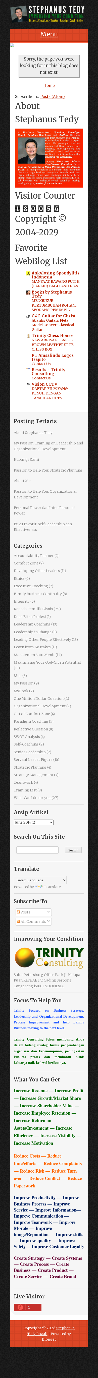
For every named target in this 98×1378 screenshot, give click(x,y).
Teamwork (23, 782)
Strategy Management (33, 775)
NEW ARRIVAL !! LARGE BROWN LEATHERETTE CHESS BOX (52, 345)
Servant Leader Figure (33, 759)
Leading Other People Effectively (42, 639)
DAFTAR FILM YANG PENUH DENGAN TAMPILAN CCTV (50, 393)
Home (49, 85)
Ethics (19, 578)
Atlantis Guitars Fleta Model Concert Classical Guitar (53, 325)
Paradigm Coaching (31, 721)
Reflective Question (31, 729)
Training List (25, 790)
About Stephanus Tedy (33, 432)
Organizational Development (40, 706)
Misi (18, 675)
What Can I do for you (32, 797)
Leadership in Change (33, 632)
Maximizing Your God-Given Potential (47, 662)
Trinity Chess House (52, 335)
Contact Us (41, 364)
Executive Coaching (31, 586)
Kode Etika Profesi (30, 616)
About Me (22, 481)
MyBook (21, 691)
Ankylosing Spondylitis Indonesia (55, 275)
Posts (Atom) (52, 96)
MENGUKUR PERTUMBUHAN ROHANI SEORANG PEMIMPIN (54, 305)
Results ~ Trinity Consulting (48, 371)
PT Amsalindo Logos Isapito (53, 357)
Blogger (49, 1339)
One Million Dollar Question (39, 698)
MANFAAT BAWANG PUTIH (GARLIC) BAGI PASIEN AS (56, 284)
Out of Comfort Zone (32, 714)
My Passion (23, 683)
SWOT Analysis (27, 736)
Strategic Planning (30, 767)
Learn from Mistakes (32, 647)
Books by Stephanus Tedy (52, 294)
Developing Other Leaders (37, 570)
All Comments (33, 921)
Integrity (22, 601)
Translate (52, 887)
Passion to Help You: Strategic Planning (48, 470)
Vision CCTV (44, 384)
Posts (25, 912)
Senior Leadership (30, 752)
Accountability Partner (34, 555)
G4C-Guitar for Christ (54, 316)
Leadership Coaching (32, 624)
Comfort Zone (26, 563)
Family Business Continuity (38, 594)
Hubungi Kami (26, 459)
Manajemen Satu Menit (34, 655)
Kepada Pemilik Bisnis (33, 609)
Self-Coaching (26, 744)
